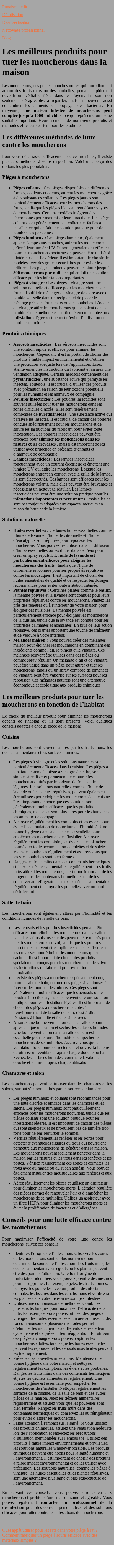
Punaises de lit (14, 6)
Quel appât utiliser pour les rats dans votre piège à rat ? (49, 1530)
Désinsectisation (16, 22)
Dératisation (12, 14)
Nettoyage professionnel (23, 30)
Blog (6, 37)
